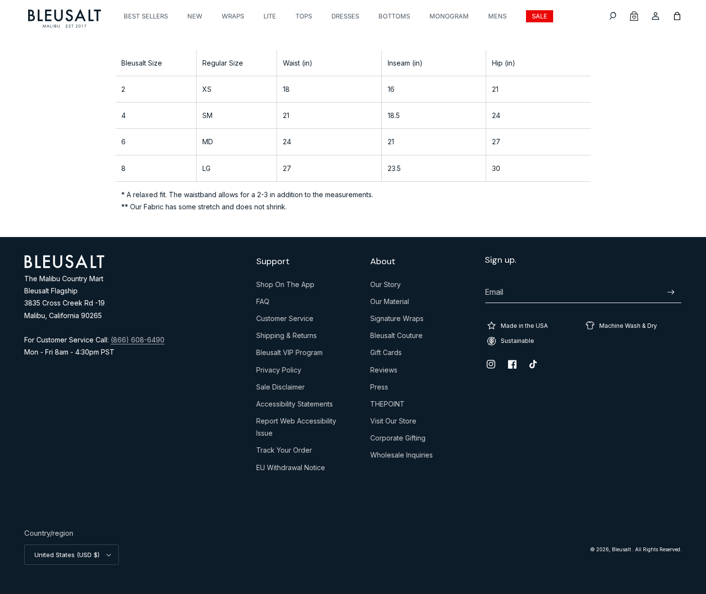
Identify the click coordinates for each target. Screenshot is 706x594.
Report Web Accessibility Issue (296, 429)
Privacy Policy (278, 372)
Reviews (383, 372)
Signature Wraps (397, 320)
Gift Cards (386, 354)
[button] (613, 16)
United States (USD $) (66, 555)
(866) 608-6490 (137, 340)
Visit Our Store (393, 423)
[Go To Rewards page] (634, 16)
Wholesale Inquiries (401, 457)
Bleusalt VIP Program (289, 354)
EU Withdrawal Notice (290, 469)
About (382, 261)
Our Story (385, 286)
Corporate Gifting (398, 440)
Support (273, 261)
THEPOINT (387, 406)
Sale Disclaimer (280, 389)
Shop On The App (285, 286)
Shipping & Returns (286, 337)
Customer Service (284, 320)
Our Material (389, 303)
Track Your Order (284, 452)
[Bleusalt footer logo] (64, 265)
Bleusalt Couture (396, 337)
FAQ (262, 303)
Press (379, 389)
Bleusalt (622, 549)
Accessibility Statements (294, 406)
